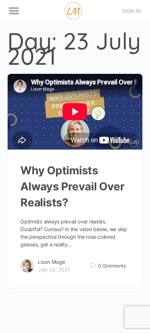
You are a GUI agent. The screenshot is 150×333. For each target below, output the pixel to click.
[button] (13, 11)
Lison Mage (51, 262)
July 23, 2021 (54, 269)
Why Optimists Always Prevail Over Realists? (72, 186)
